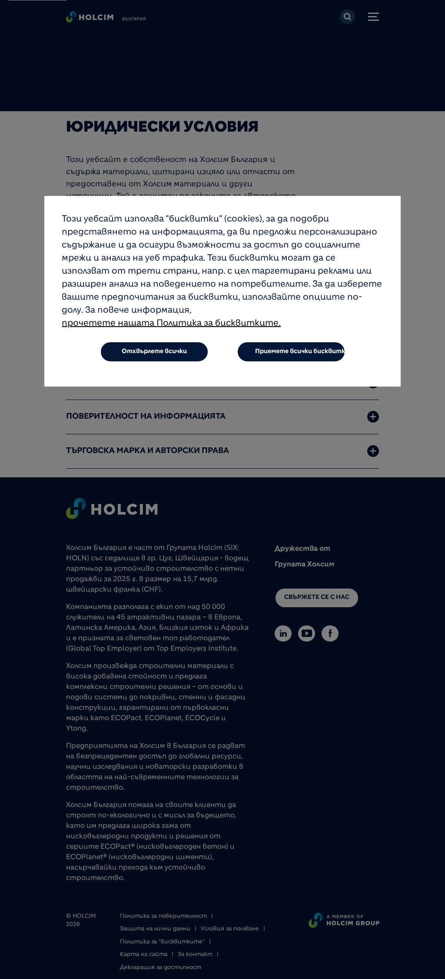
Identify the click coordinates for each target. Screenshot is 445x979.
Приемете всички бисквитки (300, 352)
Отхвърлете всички (154, 352)
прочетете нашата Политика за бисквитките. (171, 324)
